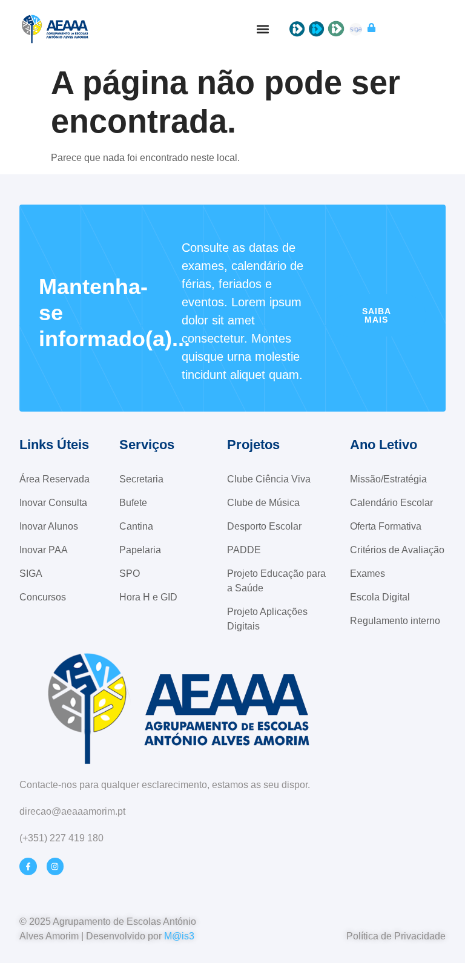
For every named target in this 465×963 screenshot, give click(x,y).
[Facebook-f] (28, 866)
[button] (263, 29)
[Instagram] (55, 866)
